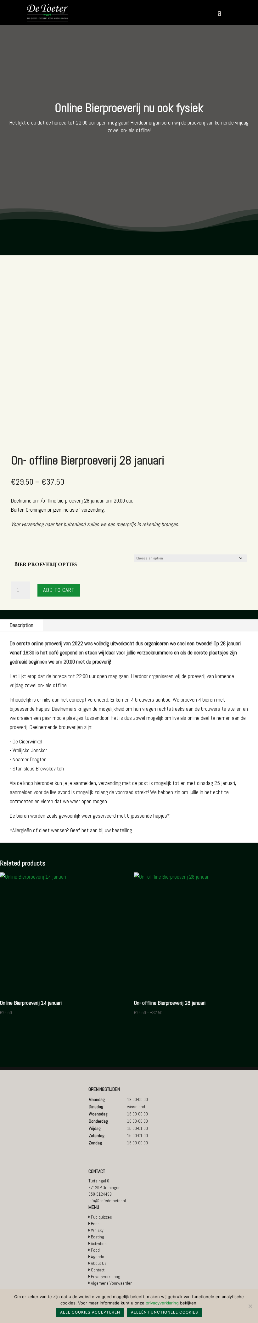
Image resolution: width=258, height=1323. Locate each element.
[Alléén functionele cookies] (250, 1306)
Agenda (97, 1256)
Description (21, 625)
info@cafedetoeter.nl (107, 1200)
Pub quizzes (101, 1217)
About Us (99, 1263)
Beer (95, 1223)
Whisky (97, 1230)
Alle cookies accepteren (90, 1312)
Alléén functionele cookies (164, 1312)
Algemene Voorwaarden (111, 1283)
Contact (97, 1270)
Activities (99, 1243)
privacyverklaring (162, 1302)
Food (95, 1250)
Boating (97, 1237)
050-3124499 (100, 1194)
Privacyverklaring (105, 1276)
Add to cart (59, 589)
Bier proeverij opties (45, 564)
